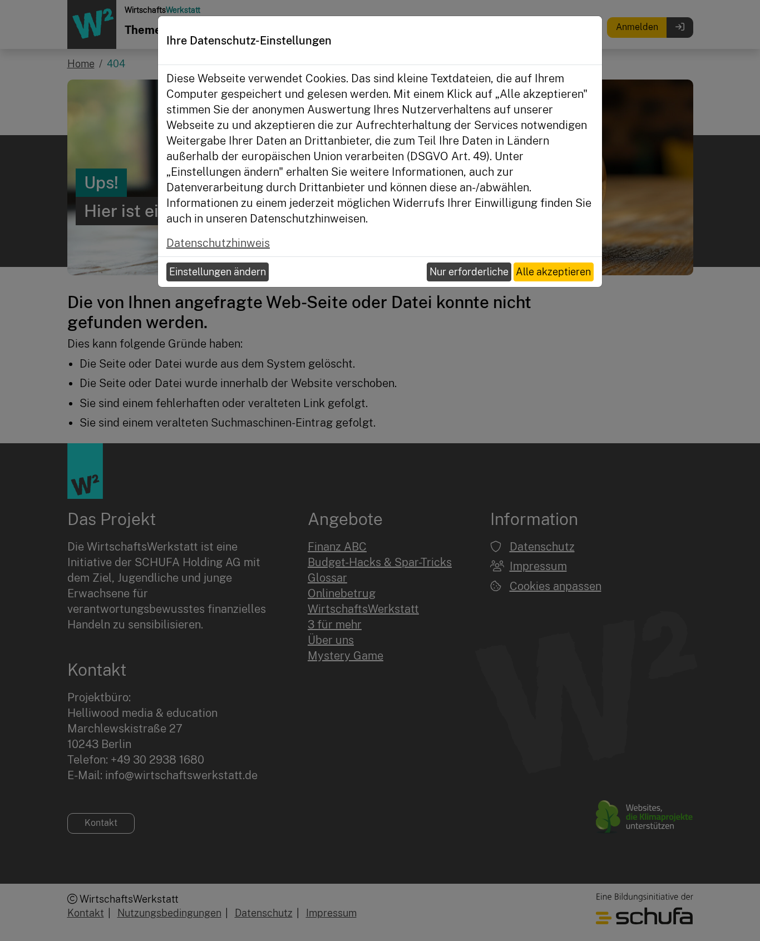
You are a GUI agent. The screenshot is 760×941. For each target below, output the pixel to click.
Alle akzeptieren (553, 272)
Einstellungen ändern (217, 272)
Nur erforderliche (469, 272)
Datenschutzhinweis (218, 243)
